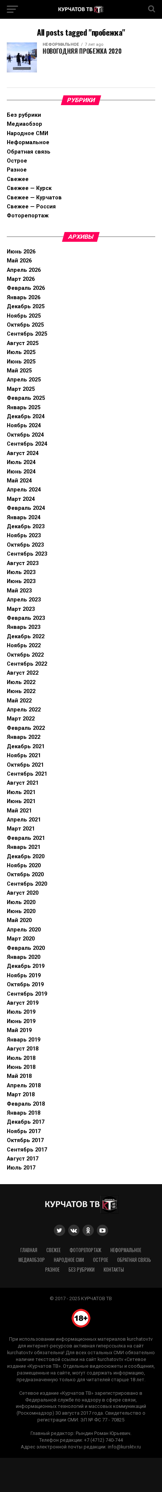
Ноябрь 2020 (24, 865)
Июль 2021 (21, 792)
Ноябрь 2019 (24, 975)
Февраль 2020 (26, 948)
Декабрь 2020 (25, 856)
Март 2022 (21, 719)
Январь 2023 (23, 627)
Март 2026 (21, 279)
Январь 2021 (23, 847)
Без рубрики (24, 115)
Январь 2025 (23, 407)
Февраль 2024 (26, 508)
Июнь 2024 (21, 472)
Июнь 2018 (21, 1067)
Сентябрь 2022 (27, 664)
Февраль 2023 (26, 618)
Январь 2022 (23, 737)
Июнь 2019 (21, 1021)
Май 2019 (19, 1030)
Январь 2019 (23, 1040)
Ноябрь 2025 (24, 316)
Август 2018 (22, 1049)
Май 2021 (19, 811)
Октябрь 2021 (25, 765)
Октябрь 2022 (25, 655)
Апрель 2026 (24, 270)
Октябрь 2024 (25, 435)
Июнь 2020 (21, 911)
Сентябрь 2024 (27, 444)
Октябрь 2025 (25, 325)
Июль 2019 (21, 1012)
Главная (28, 1250)
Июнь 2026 (21, 252)
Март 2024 (21, 499)
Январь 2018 (23, 1113)
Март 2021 (21, 829)
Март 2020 (21, 939)
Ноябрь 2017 (24, 1131)
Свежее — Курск (29, 188)
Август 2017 (22, 1159)
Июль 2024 (21, 462)
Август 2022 (22, 673)
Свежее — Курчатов (34, 197)
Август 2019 (22, 1003)
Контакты (114, 1269)
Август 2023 (22, 563)
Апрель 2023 (24, 600)
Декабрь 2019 (25, 966)
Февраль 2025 (26, 398)
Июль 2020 (21, 902)
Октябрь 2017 (25, 1140)
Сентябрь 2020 (27, 884)
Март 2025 (21, 389)
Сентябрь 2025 (27, 334)
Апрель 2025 (24, 380)
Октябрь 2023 (25, 545)
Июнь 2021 (21, 801)
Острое (17, 161)
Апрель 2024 (24, 490)
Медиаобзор (24, 124)
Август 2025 (22, 343)
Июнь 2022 (21, 691)
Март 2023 (21, 609)
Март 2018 (21, 1094)
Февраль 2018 (26, 1104)
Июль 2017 (21, 1168)
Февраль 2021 (26, 838)
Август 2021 (22, 783)
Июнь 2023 (21, 581)
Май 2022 (19, 701)
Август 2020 (22, 893)
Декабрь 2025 (25, 306)
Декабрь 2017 (25, 1122)
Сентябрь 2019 (27, 994)
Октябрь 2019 (25, 984)
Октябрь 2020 (25, 874)
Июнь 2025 (21, 362)
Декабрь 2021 (25, 746)
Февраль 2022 (26, 728)
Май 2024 (19, 481)
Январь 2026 (23, 297)
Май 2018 (19, 1076)
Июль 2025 (21, 352)
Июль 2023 (21, 572)
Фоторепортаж (28, 215)
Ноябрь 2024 (24, 425)
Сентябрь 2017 (27, 1150)
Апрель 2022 (24, 710)
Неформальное (28, 142)
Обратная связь (28, 152)
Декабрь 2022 (25, 636)
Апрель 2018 (24, 1085)
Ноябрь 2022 (24, 645)
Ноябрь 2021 (24, 755)
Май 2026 (19, 261)
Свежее (18, 179)
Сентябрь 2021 (27, 774)
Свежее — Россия (31, 206)
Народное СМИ (27, 133)
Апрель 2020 (24, 930)
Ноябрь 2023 (24, 535)
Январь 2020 (23, 957)
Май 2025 (19, 371)
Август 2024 (22, 453)
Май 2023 (19, 591)
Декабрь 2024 (25, 416)
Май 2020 (19, 920)
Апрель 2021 (24, 820)
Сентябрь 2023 (27, 554)
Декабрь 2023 (25, 526)
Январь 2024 (23, 517)
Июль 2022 (21, 682)
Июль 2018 (21, 1058)
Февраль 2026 (26, 288)
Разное (17, 170)
